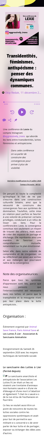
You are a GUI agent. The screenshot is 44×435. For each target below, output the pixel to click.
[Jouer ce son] (22, 112)
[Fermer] (3, 3)
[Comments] (4, 120)
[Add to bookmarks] (16, 120)
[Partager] (10, 120)
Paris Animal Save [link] (26, 330)
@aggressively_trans (14, 136)
